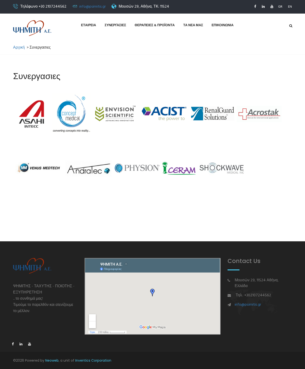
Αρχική (19, 48)
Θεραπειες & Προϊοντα (155, 25)
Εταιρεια (88, 25)
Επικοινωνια (223, 25)
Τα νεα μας (193, 25)
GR (280, 7)
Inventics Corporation (93, 360)
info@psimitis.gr (92, 7)
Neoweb (52, 360)
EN (290, 7)
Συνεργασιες (115, 25)
